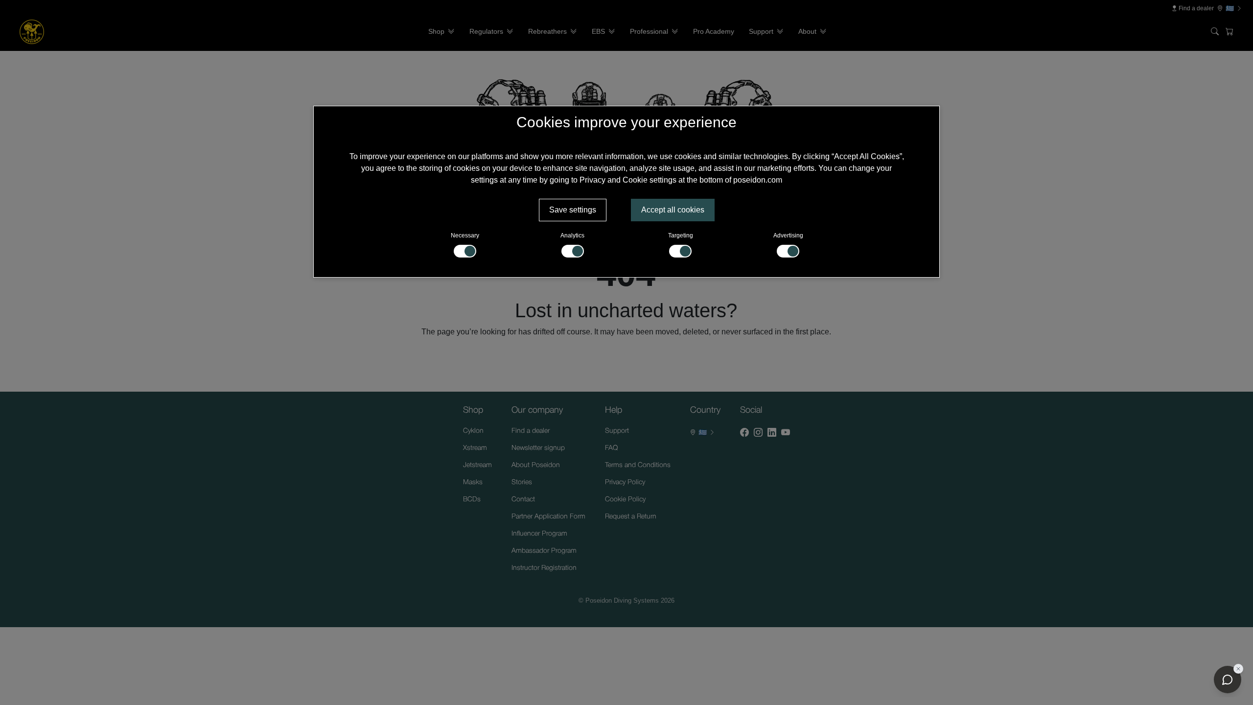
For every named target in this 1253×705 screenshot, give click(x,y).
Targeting (680, 235)
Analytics (572, 235)
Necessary (465, 235)
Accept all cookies (672, 210)
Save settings (572, 210)
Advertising (788, 235)
